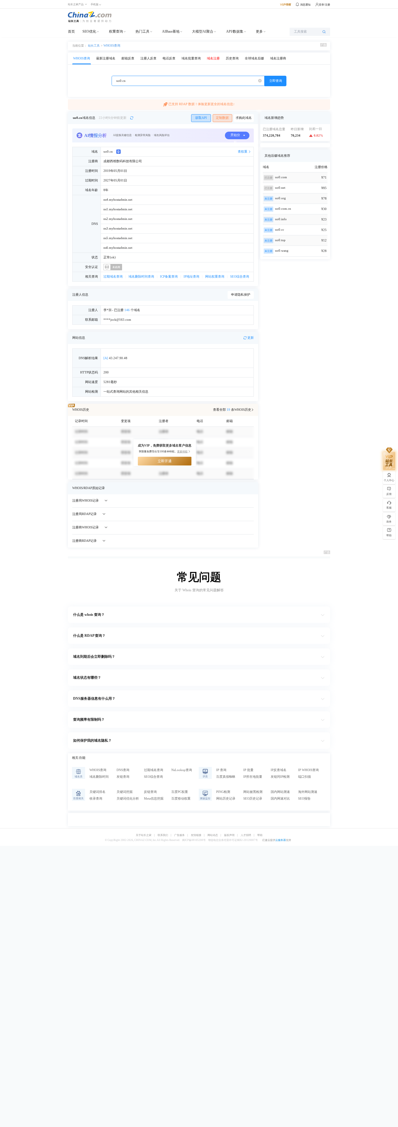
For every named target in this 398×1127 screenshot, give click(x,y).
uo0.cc (279, 229)
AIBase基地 (170, 31)
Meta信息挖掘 (153, 798)
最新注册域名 (105, 58)
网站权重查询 (214, 276)
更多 (259, 31)
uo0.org (280, 198)
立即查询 (275, 80)
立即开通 (165, 461)
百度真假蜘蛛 (225, 776)
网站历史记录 (225, 798)
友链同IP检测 (280, 776)
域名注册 (213, 58)
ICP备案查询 (169, 276)
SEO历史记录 (252, 798)
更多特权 (182, 451)
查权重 (242, 151)
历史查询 (232, 58)
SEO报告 (304, 798)
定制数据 (222, 117)
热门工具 (142, 31)
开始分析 (235, 136)
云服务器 (280, 840)
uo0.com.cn (283, 208)
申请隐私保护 (240, 294)
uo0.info (281, 219)
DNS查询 (123, 770)
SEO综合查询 (239, 276)
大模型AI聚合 (202, 31)
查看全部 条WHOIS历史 (232, 409)
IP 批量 (248, 770)
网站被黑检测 (253, 791)
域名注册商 (278, 58)
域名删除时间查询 (141, 276)
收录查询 (95, 798)
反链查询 (150, 791)
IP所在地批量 (252, 776)
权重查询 (116, 31)
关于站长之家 (144, 835)
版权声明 (229, 835)
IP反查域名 (278, 770)
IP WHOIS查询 (308, 770)
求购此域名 (244, 117)
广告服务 (179, 835)
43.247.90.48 (115, 358)
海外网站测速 (307, 791)
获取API (201, 117)
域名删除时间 (99, 776)
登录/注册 (324, 4)
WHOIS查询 (111, 45)
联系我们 (163, 835)
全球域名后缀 (254, 58)
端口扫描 (304, 776)
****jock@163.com (117, 319)
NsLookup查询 (181, 770)
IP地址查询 (191, 276)
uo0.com (281, 177)
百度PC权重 (179, 791)
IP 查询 (221, 770)
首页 (71, 31)
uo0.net (280, 187)
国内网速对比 (280, 798)
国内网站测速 (280, 791)
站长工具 (94, 45)
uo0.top (280, 240)
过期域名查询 (113, 276)
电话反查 (169, 58)
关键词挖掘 (125, 791)
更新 (250, 337)
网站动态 (212, 835)
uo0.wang (281, 250)
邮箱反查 (127, 58)
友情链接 (196, 835)
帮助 (260, 835)
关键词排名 (97, 791)
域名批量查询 (191, 58)
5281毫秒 (110, 382)
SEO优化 (89, 31)
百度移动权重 (181, 798)
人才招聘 (246, 835)
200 (106, 372)
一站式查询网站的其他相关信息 (125, 391)
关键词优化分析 (128, 798)
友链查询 (123, 776)
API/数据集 (234, 31)
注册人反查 (148, 58)
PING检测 (223, 791)
